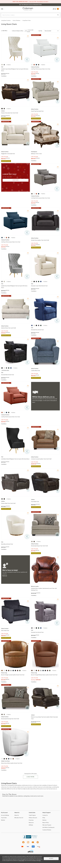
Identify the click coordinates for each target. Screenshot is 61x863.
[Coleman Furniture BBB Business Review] (30, 838)
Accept (51, 858)
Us (16, 815)
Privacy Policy (21, 860)
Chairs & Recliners (16, 20)
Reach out (4, 575)
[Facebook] (23, 843)
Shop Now (16, 180)
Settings (5, 815)
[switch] (25, 31)
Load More (30, 776)
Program (32, 815)
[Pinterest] (37, 843)
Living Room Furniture (6, 20)
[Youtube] (33, 843)
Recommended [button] (48, 30)
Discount (33, 817)
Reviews (46, 829)
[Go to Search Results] (58, 15)
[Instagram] (28, 843)
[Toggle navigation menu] (2, 9)
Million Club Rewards (48, 827)
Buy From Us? (18, 817)
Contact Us (36, 4)
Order (4, 817)
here (40, 860)
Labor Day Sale (34, 72)
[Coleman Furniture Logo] (28, 9)
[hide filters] (4, 30)
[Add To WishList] (28, 36)
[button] (53, 9)
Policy (45, 822)
